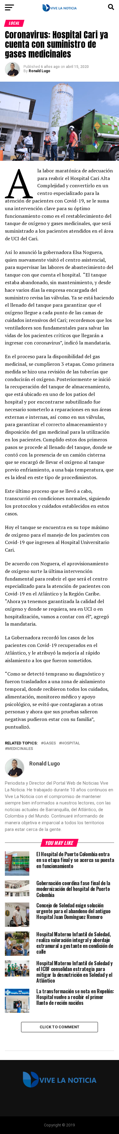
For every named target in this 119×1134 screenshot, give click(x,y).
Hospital (70, 743)
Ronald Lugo (39, 71)
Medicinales (20, 749)
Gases (49, 743)
